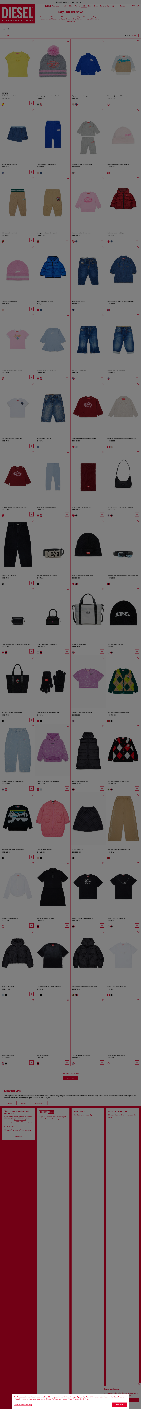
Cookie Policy (84, 1399)
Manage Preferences (53, 1399)
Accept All (119, 1404)
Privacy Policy (72, 1399)
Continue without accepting (23, 1404)
